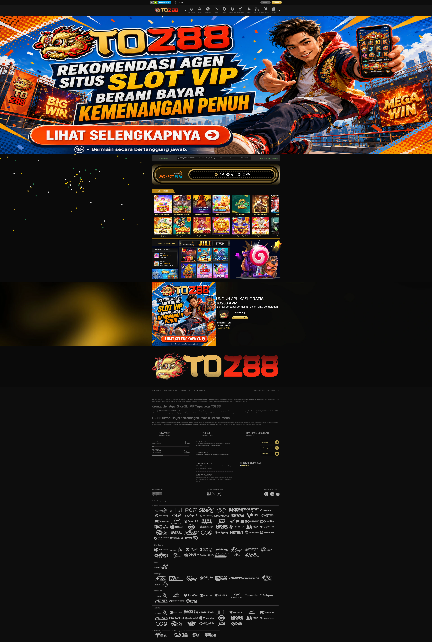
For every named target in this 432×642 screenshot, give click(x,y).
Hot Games (191, 12)
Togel (224, 12)
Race (216, 12)
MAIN (164, 204)
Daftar (276, 2)
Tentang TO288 (156, 390)
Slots (199, 12)
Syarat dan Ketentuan (198, 390)
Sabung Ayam (265, 12)
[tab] (189, 243)
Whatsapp (265, 448)
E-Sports (257, 12)
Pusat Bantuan (185, 390)
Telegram (265, 442)
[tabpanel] (216, 85)
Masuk (265, 2)
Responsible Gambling (171, 390)
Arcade (249, 12)
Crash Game (240, 12)
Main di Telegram (165, 2)
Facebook (265, 453)
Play (179, 176)
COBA (190, 253)
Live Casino (208, 12)
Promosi (273, 12)
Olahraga (232, 12)
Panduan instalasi (240, 318)
